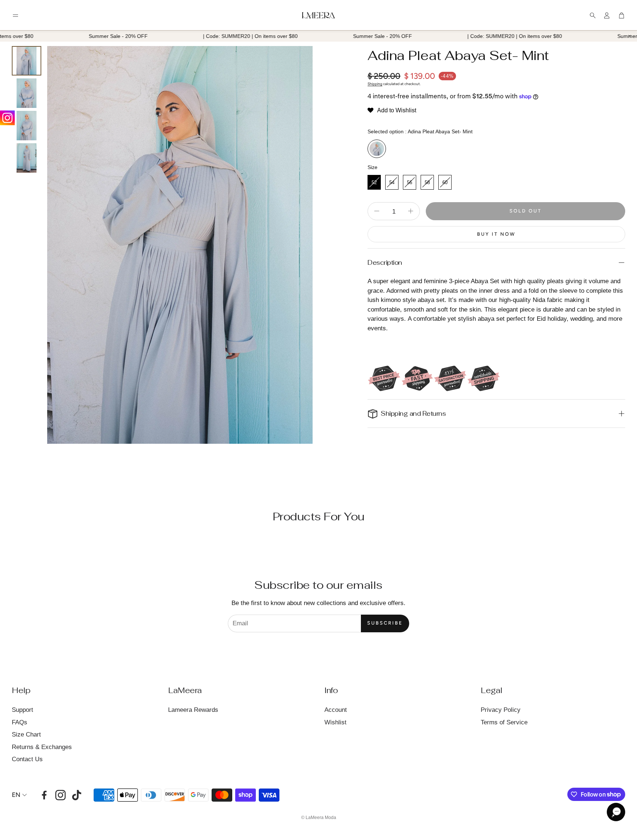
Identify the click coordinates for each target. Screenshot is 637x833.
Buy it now (496, 234)
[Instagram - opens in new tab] (60, 795)
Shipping (375, 83)
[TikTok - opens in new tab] (77, 795)
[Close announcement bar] (629, 36)
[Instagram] (7, 117)
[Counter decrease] (376, 211)
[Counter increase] (410, 211)
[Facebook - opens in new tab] (44, 795)
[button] (15, 15)
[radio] (377, 149)
